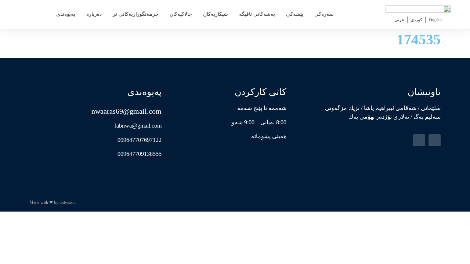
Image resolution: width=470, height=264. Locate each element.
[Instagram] (419, 140)
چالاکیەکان (181, 14)
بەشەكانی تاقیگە (257, 14)
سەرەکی (324, 14)
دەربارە (94, 14)
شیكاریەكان (215, 14)
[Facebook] (435, 140)
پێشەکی (294, 14)
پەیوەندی (65, 14)
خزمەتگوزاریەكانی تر (136, 14)
